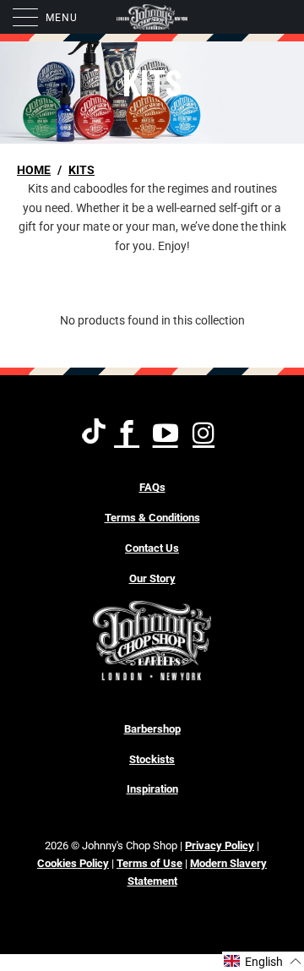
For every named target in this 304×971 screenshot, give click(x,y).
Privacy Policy (219, 845)
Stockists (152, 759)
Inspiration (152, 789)
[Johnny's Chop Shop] (152, 17)
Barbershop (152, 729)
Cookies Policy (73, 863)
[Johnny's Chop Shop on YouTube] (166, 434)
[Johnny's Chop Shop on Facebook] (128, 434)
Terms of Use (149, 863)
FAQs (152, 487)
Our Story (152, 578)
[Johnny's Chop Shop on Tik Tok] (93, 433)
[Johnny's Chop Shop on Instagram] (204, 434)
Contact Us (152, 548)
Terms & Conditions (152, 517)
